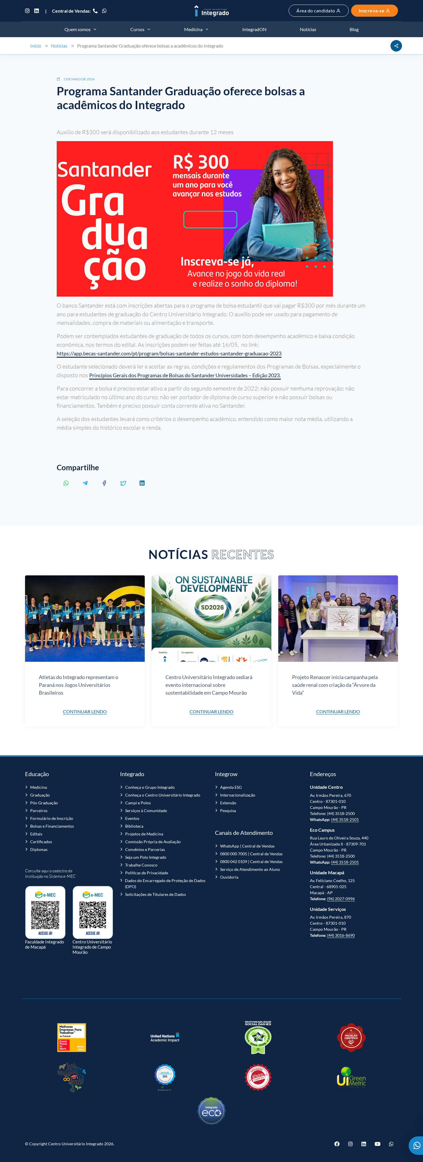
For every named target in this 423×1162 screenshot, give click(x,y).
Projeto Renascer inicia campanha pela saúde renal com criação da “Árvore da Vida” (335, 685)
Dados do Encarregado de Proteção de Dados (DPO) (165, 883)
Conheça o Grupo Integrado (150, 787)
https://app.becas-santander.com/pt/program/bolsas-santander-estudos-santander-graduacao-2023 (169, 353)
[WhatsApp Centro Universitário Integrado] (104, 10)
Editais (36, 833)
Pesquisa (228, 810)
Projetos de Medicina (144, 833)
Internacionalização (237, 795)
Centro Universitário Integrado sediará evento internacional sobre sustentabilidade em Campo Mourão (208, 685)
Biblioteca (134, 826)
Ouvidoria (229, 877)
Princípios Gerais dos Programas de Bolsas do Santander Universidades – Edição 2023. (185, 375)
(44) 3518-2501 (345, 819)
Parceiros (38, 810)
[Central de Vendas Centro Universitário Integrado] (95, 10)
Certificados (41, 841)
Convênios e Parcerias (145, 849)
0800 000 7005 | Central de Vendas (251, 853)
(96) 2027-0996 (341, 898)
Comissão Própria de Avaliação (153, 841)
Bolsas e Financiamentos (52, 826)
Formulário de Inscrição (51, 818)
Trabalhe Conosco (141, 865)
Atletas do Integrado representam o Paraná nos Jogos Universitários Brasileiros (78, 685)
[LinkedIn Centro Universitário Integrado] (36, 10)
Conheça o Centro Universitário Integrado (162, 795)
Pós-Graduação (44, 802)
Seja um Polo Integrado (145, 857)
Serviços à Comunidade (146, 810)
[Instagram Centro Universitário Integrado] (28, 10)
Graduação (40, 795)
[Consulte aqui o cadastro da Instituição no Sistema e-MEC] (45, 909)
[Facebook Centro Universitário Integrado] (339, 1144)
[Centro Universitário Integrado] (211, 10)
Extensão (228, 802)
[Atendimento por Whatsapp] (416, 1145)
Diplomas (38, 849)
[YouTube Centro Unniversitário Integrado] (377, 1144)
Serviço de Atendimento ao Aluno (250, 869)
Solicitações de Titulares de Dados (155, 894)
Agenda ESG (231, 787)
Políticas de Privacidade (146, 872)
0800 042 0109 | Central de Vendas (251, 861)
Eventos (132, 818)
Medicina (38, 787)
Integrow (226, 773)
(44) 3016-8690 (341, 935)
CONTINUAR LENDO (85, 711)
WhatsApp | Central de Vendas (247, 845)
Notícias (59, 45)
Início (35, 45)
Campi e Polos (138, 802)
